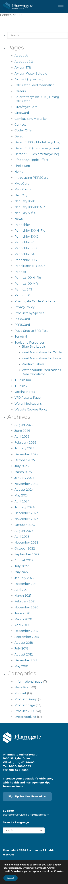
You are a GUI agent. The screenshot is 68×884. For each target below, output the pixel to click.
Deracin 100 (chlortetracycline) (37, 142)
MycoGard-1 (23, 189)
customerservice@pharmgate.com (26, 814)
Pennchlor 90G (26, 260)
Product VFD (24, 711)
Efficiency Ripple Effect (31, 160)
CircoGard (22, 113)
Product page (25, 705)
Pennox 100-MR (26, 283)
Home (19, 171)
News (18, 219)
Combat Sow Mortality (31, 119)
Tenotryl (21, 336)
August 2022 (24, 560)
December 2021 (26, 584)
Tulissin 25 (22, 386)
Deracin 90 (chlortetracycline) (37, 154)
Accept (10, 878)
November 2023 (26, 519)
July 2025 (22, 466)
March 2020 (23, 619)
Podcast (20, 693)
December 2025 (26, 454)
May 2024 (22, 495)
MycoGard (22, 183)
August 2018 (24, 642)
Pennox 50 (22, 295)
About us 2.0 (24, 61)
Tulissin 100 (23, 380)
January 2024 (24, 507)
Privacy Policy (24, 307)
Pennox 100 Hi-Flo (28, 277)
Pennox (20, 272)
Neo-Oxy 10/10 (25, 201)
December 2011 (26, 660)
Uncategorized (25, 717)
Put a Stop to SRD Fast (31, 330)
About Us (21, 55)
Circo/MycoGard (26, 107)
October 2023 (25, 525)
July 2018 (21, 648)
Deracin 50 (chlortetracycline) (37, 148)
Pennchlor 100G (26, 236)
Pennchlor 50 (24, 242)
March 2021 (23, 595)
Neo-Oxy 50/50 (25, 213)
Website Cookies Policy (31, 409)
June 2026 (22, 430)
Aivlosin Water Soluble (31, 73)
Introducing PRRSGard (31, 177)
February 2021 (25, 601)
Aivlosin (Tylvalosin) (29, 79)
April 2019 (22, 625)
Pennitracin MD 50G (30, 266)
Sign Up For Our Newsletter (27, 796)
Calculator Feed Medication (35, 85)
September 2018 (27, 637)
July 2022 (22, 566)
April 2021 (22, 590)
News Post (22, 687)
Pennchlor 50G (26, 248)
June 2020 (22, 613)
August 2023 (24, 531)
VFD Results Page (28, 397)
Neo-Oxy (21, 195)
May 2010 (21, 666)
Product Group (26, 699)
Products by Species (29, 313)
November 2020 (26, 607)
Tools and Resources (29, 342)
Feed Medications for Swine (41, 358)
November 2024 (26, 484)
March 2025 (23, 472)
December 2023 (26, 513)
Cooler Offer (24, 130)
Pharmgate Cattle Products (35, 301)
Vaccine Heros (25, 392)
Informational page (28, 681)
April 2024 (22, 501)
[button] (60, 7)
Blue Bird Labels (34, 346)
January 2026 (24, 448)
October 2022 (25, 548)
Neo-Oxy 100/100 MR (30, 207)
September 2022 (27, 554)
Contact (20, 124)
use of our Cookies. (53, 871)
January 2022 (24, 578)
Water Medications (28, 403)
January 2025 (24, 478)
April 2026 (22, 436)
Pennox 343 (23, 289)
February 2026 (25, 442)
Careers (20, 91)
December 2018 (26, 631)
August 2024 (24, 489)
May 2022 (22, 572)
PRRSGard (22, 319)
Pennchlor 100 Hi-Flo (30, 230)
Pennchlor (22, 224)
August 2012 (24, 654)
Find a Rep (22, 166)
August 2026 (24, 425)
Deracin (20, 136)
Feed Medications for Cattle (42, 352)
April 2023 (22, 536)
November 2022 (26, 542)
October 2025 (25, 460)
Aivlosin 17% (23, 67)
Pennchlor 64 (24, 254)
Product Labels (33, 364)
